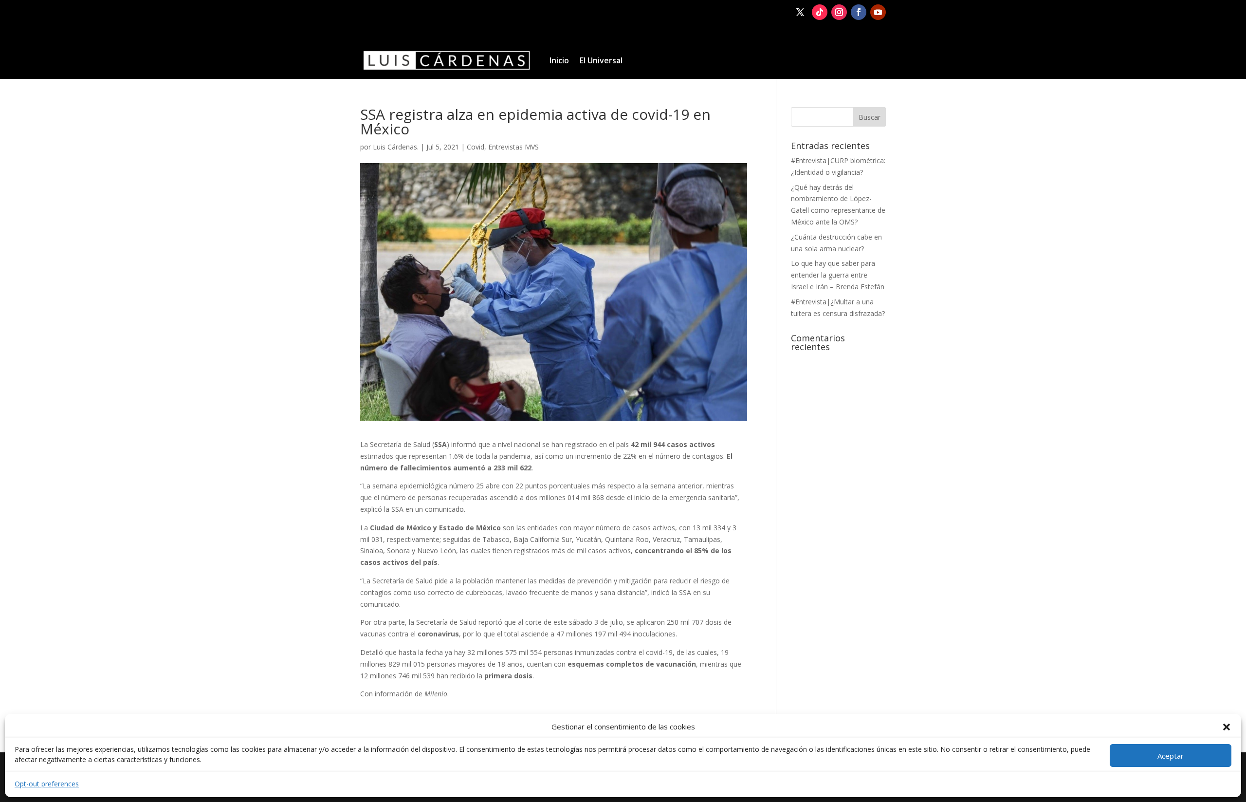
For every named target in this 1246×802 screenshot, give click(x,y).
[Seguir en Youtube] (878, 12)
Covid (475, 146)
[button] (1226, 727)
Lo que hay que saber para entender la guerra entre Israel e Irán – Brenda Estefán (837, 275)
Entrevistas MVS (513, 146)
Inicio (559, 60)
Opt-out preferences (47, 783)
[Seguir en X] (800, 12)
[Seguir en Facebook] (858, 12)
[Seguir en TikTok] (819, 12)
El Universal (601, 60)
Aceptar (1170, 756)
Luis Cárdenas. (396, 146)
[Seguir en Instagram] (839, 12)
